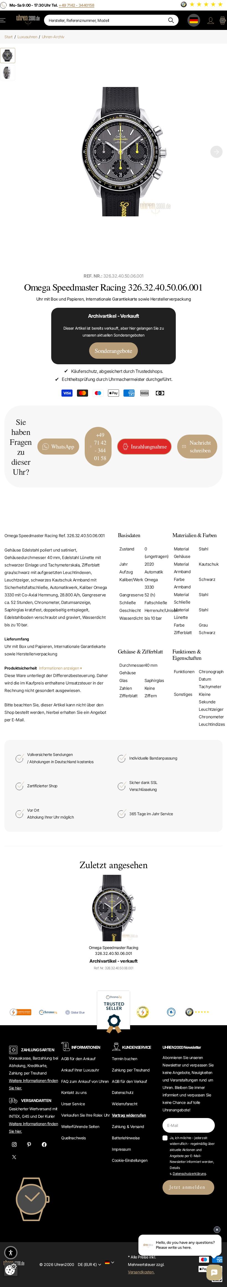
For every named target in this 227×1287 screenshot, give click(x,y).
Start (8, 36)
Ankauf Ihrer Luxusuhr (80, 1070)
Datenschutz (122, 1092)
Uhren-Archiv (53, 36)
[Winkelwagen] (222, 20)
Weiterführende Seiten (80, 1126)
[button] (216, 151)
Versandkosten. (141, 1272)
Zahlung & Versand (128, 1126)
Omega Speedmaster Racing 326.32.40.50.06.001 (113, 950)
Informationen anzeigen (59, 668)
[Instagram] (14, 1144)
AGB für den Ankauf (78, 1058)
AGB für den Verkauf (129, 1081)
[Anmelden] (210, 20)
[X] (14, 1157)
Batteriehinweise (126, 1137)
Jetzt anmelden (188, 1187)
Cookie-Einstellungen (130, 1160)
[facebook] (44, 1144)
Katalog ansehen (3, 20)
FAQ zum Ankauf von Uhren (85, 1081)
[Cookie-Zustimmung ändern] (10, 1269)
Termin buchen (124, 1058)
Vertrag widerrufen (129, 1115)
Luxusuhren (27, 36)
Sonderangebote (113, 351)
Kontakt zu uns (73, 1092)
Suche (171, 20)
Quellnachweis (73, 1137)
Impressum (121, 1149)
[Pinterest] (29, 1144)
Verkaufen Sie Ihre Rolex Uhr (85, 1115)
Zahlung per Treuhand (131, 1070)
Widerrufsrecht (124, 1103)
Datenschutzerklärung (189, 1173)
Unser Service (73, 1103)
